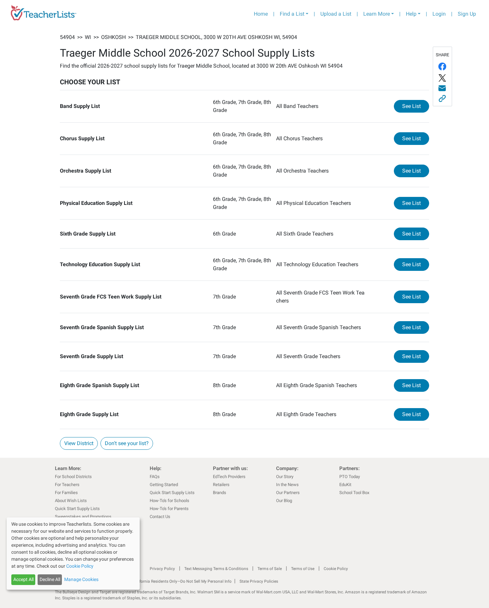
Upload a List (335, 14)
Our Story (284, 476)
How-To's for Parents (169, 508)
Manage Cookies (81, 579)
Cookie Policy (336, 568)
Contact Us (160, 516)
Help (411, 14)
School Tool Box (354, 492)
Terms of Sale (269, 568)
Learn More (376, 14)
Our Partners (288, 492)
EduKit (345, 484)
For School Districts (73, 476)
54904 (67, 37)
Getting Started (164, 484)
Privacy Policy (162, 568)
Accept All (23, 579)
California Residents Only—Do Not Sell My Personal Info (182, 581)
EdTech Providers (229, 476)
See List (415, 106)
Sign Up (467, 14)
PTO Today (349, 476)
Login (439, 14)
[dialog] (73, 553)
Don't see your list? (127, 443)
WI (88, 37)
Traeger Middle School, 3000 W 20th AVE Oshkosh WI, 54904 (216, 37)
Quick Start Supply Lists (77, 508)
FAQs (155, 476)
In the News (287, 484)
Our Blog (284, 500)
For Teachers (67, 484)
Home (261, 14)
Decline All (50, 579)
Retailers (221, 484)
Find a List (292, 14)
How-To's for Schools (169, 500)
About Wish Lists (71, 500)
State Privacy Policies (259, 581)
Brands (219, 492)
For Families (66, 492)
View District (78, 443)
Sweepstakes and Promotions (83, 516)
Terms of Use (302, 568)
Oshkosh (113, 37)
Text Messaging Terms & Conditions (216, 568)
